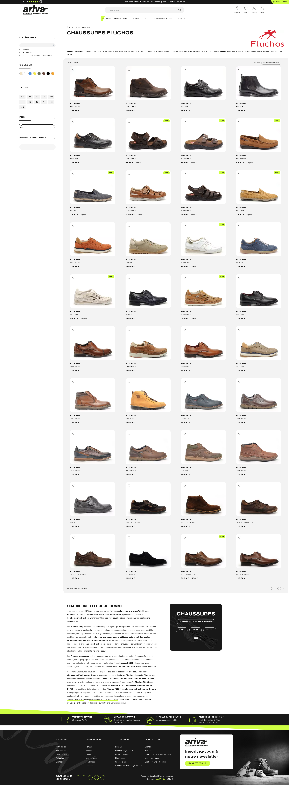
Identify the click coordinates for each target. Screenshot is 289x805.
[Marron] (43, 73)
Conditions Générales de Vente (158, 754)
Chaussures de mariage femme (128, 765)
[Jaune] (34, 73)
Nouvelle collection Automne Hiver (196, 621)
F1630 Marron (75, 366)
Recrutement (61, 754)
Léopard (118, 747)
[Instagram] (84, 777)
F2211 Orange (75, 262)
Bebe (196, 638)
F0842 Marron (186, 366)
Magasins (237, 12)
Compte (148, 747)
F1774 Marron (186, 158)
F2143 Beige (74, 314)
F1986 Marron (131, 366)
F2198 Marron (186, 210)
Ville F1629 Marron (188, 574)
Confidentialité (151, 762)
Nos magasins (62, 750)
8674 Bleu (73, 210)
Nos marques (91, 758)
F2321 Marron (75, 418)
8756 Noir (239, 106)
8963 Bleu (129, 314)
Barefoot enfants (122, 754)
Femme (182, 630)
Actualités (60, 758)
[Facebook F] (78, 777)
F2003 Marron (131, 210)
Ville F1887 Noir (131, 574)
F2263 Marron (75, 470)
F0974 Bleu (185, 418)
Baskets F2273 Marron (244, 522)
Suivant (281, 588)
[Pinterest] (96, 777)
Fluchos (75, 103)
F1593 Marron (131, 106)
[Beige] (21, 73)
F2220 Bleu (240, 262)
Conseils (89, 765)
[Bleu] (30, 73)
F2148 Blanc (185, 262)
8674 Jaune (240, 210)
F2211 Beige (240, 366)
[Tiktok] (102, 777)
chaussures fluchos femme (115, 696)
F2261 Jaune (130, 418)
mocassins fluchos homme (78, 678)
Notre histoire (61, 747)
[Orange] (52, 73)
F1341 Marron (75, 106)
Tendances (90, 762)
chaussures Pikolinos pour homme (103, 699)
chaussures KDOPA (75, 699)
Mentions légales (152, 758)
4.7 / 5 (25, 1)
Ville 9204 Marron (242, 574)
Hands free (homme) (124, 750)
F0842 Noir (240, 314)
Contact (59, 762)
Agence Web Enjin (160, 779)
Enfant (209, 630)
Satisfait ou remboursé (168, 717)
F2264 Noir (74, 158)
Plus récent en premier (271, 62)
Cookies (162, 762)
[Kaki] (39, 73)
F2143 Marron (186, 314)
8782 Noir (184, 106)
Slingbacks (120, 758)
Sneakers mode (121, 762)
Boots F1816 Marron (188, 522)
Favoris (246, 12)
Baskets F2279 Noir (133, 522)
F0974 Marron (241, 418)
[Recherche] (179, 10)
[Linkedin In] (90, 777)
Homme (195, 630)
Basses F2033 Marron (78, 574)
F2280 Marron (186, 470)
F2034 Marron (241, 470)
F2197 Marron (131, 158)
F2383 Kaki (129, 262)
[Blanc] (25, 73)
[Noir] (48, 73)
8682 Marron (241, 158)
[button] (280, 2)
